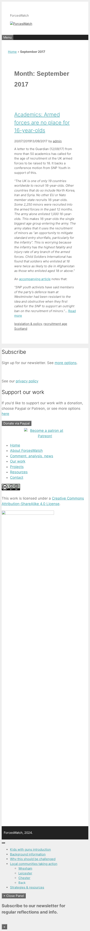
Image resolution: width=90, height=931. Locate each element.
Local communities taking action (33, 864)
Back (22, 883)
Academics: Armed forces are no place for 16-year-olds (42, 122)
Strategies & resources (27, 887)
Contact (16, 477)
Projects (17, 467)
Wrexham (25, 868)
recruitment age (55, 324)
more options (66, 363)
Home (12, 52)
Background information (28, 854)
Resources (19, 472)
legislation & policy (28, 324)
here (5, 414)
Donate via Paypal (16, 423)
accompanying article (35, 279)
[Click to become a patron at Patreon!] (45, 436)
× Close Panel (13, 896)
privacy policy (27, 381)
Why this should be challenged (32, 859)
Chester (24, 878)
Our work (17, 461)
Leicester (25, 873)
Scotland (20, 329)
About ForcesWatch (26, 450)
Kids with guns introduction (30, 849)
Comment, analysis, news (31, 456)
